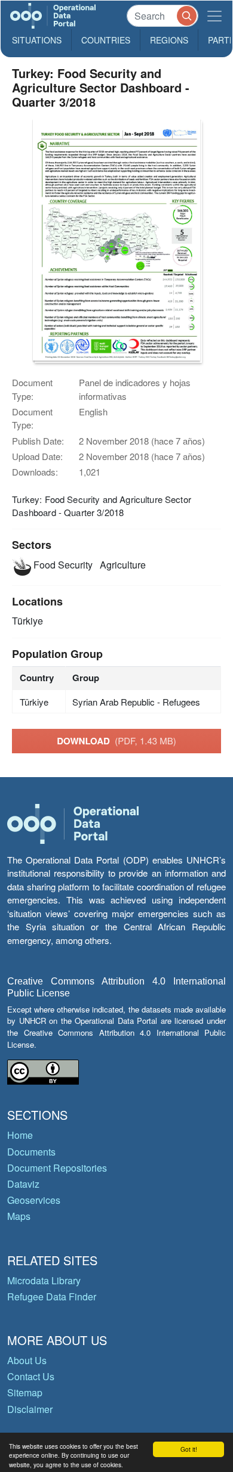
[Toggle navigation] (214, 15)
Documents (31, 1152)
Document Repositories (57, 1168)
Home (20, 1135)
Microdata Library (44, 1280)
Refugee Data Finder (51, 1296)
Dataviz (23, 1184)
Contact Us (30, 1376)
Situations (37, 40)
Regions (169, 40)
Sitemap (24, 1392)
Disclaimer (30, 1409)
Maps (18, 1216)
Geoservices (33, 1200)
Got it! (188, 1449)
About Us (27, 1360)
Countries (105, 40)
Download (116, 740)
